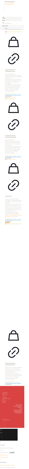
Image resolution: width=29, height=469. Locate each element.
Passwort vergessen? (4, 454)
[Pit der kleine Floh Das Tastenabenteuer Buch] (13, 32)
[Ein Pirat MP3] (13, 159)
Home (6, 28)
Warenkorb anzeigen (10, 465)
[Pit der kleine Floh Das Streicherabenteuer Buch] (13, 98)
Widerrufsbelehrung (18, 411)
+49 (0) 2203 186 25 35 (9, 2)
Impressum (20, 407)
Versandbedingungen (18, 406)
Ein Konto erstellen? (4, 457)
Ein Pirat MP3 (8, 196)
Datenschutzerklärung (18, 410)
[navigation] (14, 462)
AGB (21, 408)
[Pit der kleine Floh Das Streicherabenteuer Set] (13, 275)
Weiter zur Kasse (3, 465)
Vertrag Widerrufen (18, 412)
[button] (13, 94)
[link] (16, 23)
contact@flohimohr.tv (9, 4)
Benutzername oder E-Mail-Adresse (7, 448)
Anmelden (12, 452)
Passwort (2, 450)
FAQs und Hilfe (19, 404)
